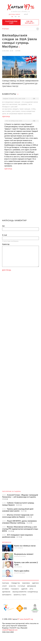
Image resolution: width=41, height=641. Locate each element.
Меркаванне (6, 542)
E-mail (4, 235)
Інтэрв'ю (5, 589)
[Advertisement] (20, 195)
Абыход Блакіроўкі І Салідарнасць (25, 591)
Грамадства (15, 583)
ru (16, 16)
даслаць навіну (14, 14)
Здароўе (24, 589)
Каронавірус (7, 594)
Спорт (4, 586)
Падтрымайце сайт (11, 22)
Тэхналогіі (15, 589)
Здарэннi (35, 583)
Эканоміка (26, 583)
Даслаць (6, 270)
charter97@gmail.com (9, 630)
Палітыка (5, 583)
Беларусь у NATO (20, 594)
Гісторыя (21, 586)
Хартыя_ (20, 7)
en (19, 16)
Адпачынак (6, 591)
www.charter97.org (26, 619)
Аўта (31, 589)
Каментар (5, 244)
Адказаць (6, 116)
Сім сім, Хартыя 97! (29, 22)
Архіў (26, 14)
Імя (3, 226)
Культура (12, 586)
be (12, 16)
